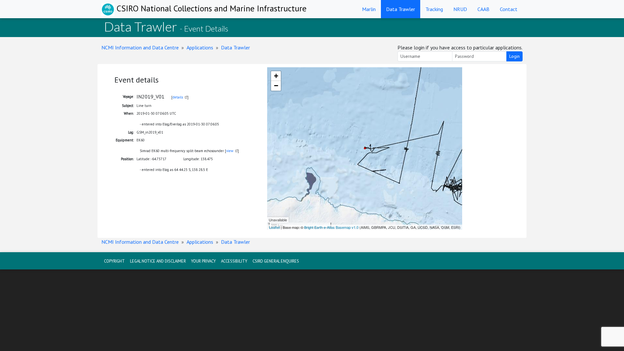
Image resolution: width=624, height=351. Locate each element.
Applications (200, 47)
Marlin (369, 9)
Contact (508, 9)
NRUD (460, 9)
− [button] (276, 86)
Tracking (434, 9)
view (229, 151)
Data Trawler (400, 9)
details (178, 97)
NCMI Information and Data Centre (140, 47)
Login (514, 56)
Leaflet (274, 227)
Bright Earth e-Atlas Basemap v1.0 (331, 227)
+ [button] (276, 76)
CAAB (483, 9)
